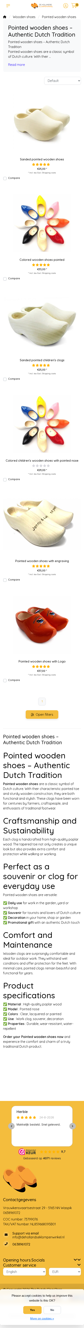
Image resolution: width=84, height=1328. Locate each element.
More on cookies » (42, 1318)
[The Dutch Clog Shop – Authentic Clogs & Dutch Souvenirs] (42, 5)
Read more (16, 65)
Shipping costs (49, 172)
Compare (14, 177)
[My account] (65, 6)
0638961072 (11, 1213)
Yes (32, 1310)
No (52, 1310)
